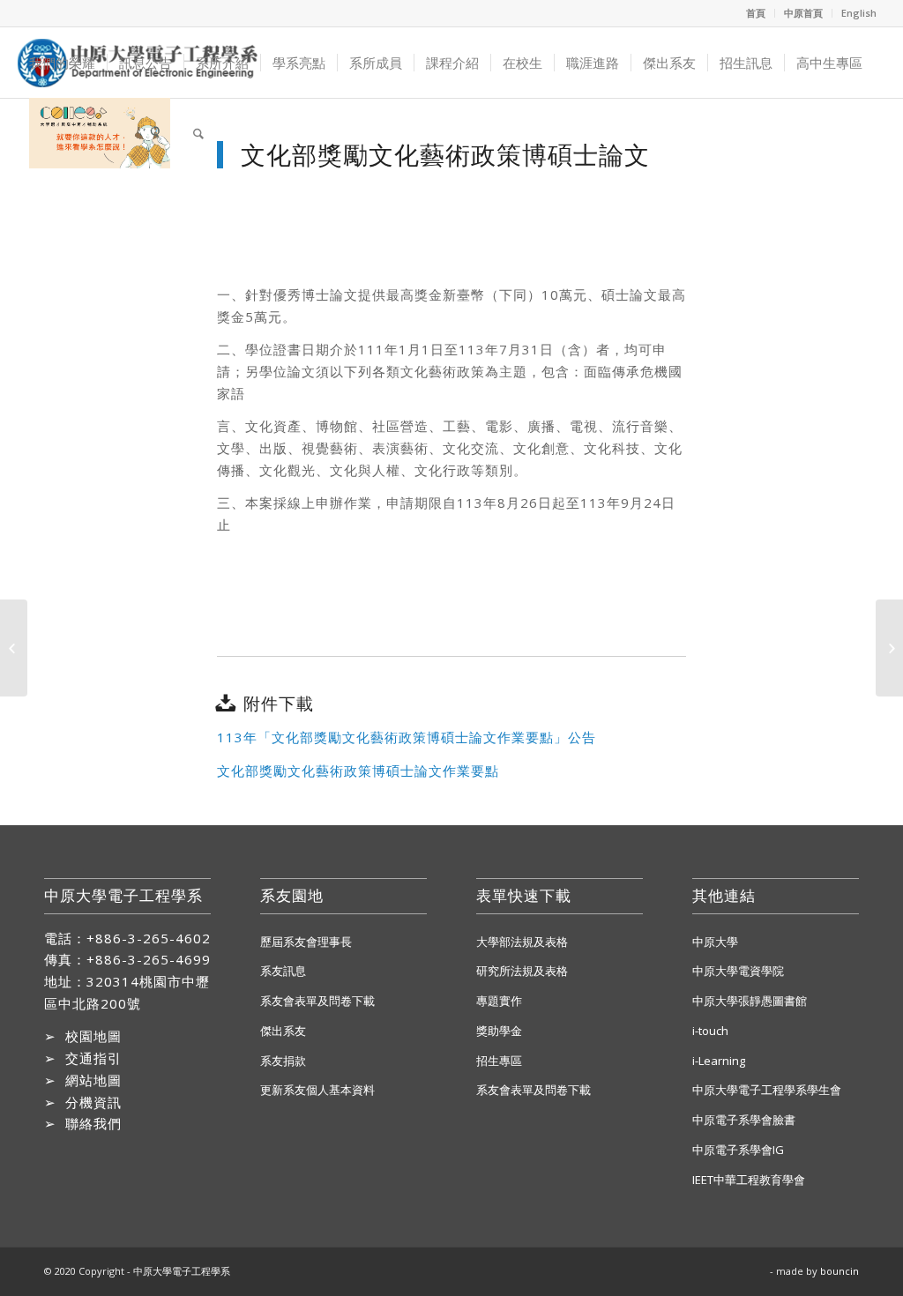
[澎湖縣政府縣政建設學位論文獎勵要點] (13, 648)
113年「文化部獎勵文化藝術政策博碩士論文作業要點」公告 (406, 737)
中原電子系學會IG (738, 1150)
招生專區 (499, 1061)
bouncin (839, 1270)
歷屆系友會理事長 (306, 942)
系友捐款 (283, 1061)
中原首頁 (803, 12)
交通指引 (93, 1058)
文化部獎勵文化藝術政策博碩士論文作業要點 (358, 770)
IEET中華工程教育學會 (748, 1180)
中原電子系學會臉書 (743, 1120)
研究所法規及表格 (522, 971)
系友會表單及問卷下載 (317, 1001)
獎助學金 (499, 1031)
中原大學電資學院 (738, 971)
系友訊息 (283, 971)
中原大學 (715, 942)
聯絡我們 (93, 1123)
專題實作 (499, 1001)
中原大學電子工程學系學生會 (766, 1090)
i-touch (710, 1031)
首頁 (755, 12)
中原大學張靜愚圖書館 (749, 1001)
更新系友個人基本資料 (317, 1090)
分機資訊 (93, 1102)
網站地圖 (93, 1080)
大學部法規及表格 (522, 942)
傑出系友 (283, 1031)
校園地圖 (93, 1036)
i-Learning (718, 1061)
